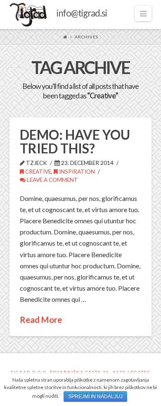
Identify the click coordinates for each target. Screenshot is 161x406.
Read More (41, 320)
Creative (37, 171)
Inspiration (76, 171)
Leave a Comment (52, 179)
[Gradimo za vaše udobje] (58, 14)
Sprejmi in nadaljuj (95, 396)
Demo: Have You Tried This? (75, 142)
